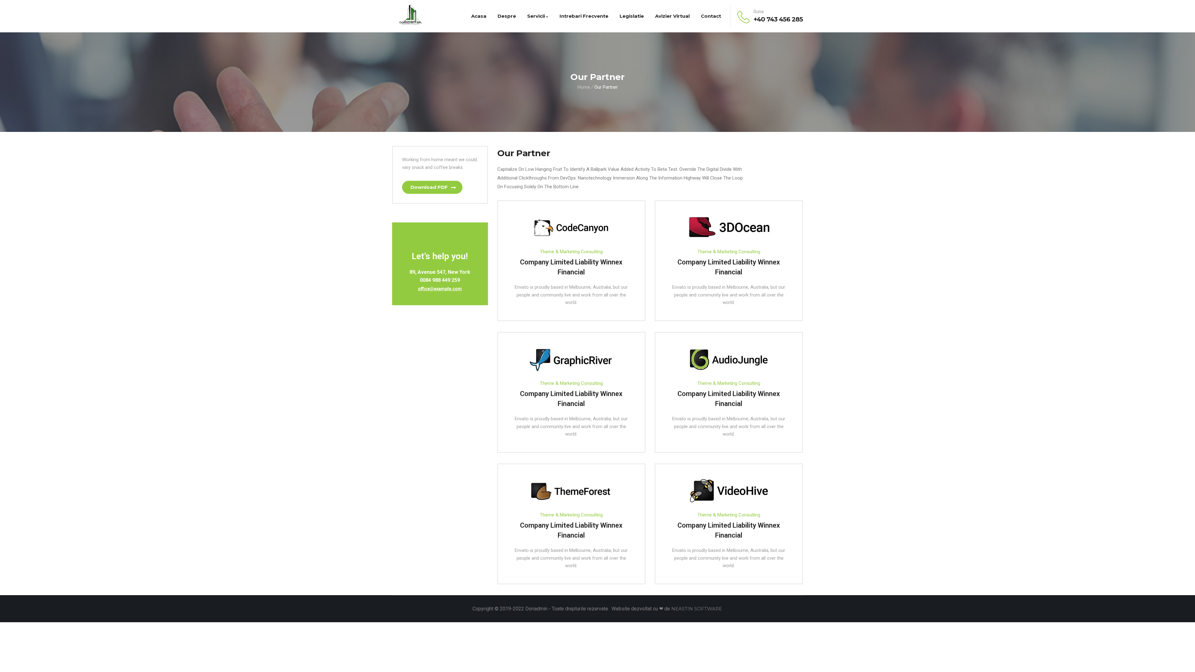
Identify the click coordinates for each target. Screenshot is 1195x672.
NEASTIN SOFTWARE (696, 609)
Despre (507, 16)
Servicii (536, 16)
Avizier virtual (672, 16)
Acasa (478, 16)
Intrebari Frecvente (584, 16)
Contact (711, 16)
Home (584, 87)
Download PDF (429, 187)
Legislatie (632, 16)
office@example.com (440, 288)
